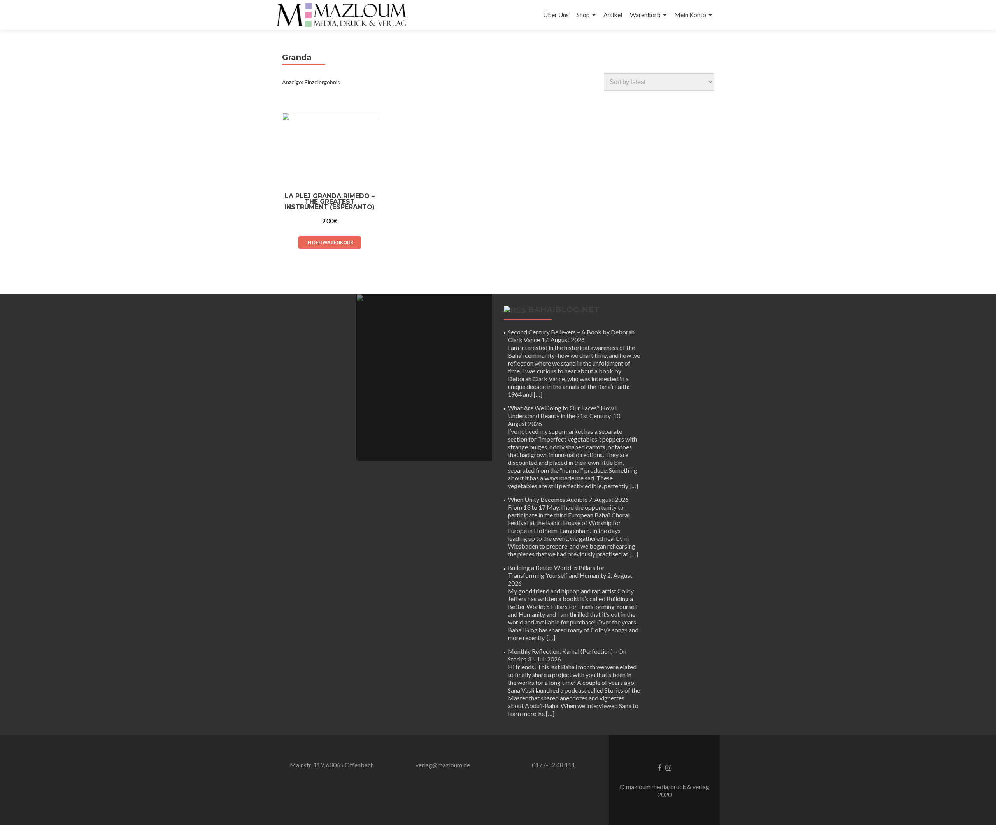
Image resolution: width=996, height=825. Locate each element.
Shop (583, 14)
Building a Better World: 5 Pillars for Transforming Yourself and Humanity (557, 571)
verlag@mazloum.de (443, 765)
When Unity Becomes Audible (547, 499)
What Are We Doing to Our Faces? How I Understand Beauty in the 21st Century (562, 411)
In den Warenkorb (329, 242)
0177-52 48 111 (553, 765)
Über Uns (556, 14)
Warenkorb (645, 14)
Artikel (612, 14)
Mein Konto (690, 14)
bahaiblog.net (563, 309)
